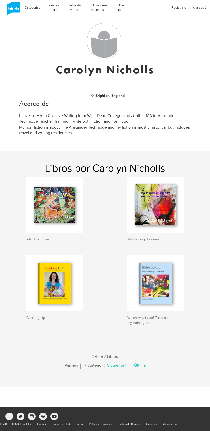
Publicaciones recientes (97, 7)
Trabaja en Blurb (61, 424)
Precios (80, 424)
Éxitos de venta (74, 7)
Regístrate (179, 8)
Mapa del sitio (170, 424)
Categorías (32, 8)
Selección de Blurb (53, 7)
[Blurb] (12, 10)
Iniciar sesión (199, 8)
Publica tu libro (120, 7)
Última (140, 365)
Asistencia (152, 424)
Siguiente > (117, 365)
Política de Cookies (130, 424)
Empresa (42, 424)
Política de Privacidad (101, 424)
